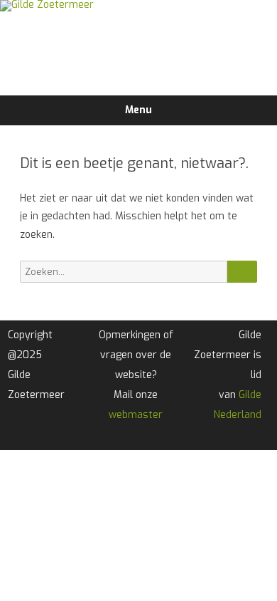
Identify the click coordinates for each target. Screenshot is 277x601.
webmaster (136, 415)
